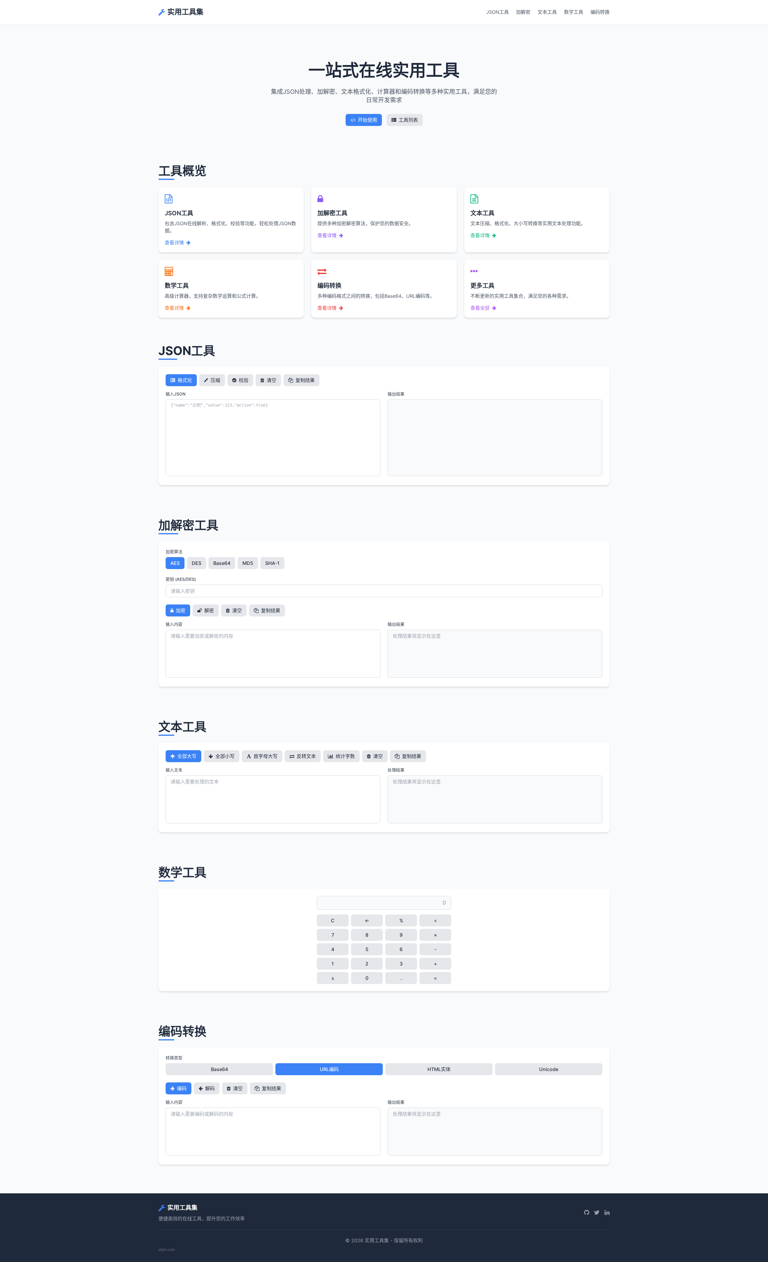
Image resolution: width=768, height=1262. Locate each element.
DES (196, 563)
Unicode (548, 1069)
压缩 (214, 380)
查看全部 (480, 308)
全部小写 (224, 756)
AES (175, 563)
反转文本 (306, 756)
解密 (208, 610)
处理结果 (396, 769)
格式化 (184, 380)
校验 (243, 380)
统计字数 (344, 756)
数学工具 (573, 12)
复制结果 (304, 380)
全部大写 (186, 756)
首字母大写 (265, 756)
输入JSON (175, 393)
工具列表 (408, 120)
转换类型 (174, 1057)
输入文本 (174, 769)
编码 (181, 1088)
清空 (271, 380)
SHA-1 (272, 563)
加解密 (523, 12)
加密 (180, 610)
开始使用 (367, 120)
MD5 (247, 563)
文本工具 (547, 12)
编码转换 (600, 12)
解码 (209, 1088)
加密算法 (174, 551)
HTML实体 (439, 1069)
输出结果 (396, 393)
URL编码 (329, 1069)
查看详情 (174, 243)
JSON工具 (497, 12)
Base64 (221, 563)
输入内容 (174, 624)
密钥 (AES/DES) (181, 579)
